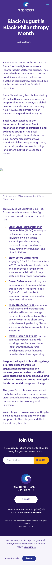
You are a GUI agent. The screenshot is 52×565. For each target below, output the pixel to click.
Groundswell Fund (33, 513)
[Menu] (47, 5)
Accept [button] (29, 558)
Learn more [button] (30, 547)
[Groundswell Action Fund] (26, 7)
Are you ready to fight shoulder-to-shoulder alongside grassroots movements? (26, 450)
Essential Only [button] (12, 558)
